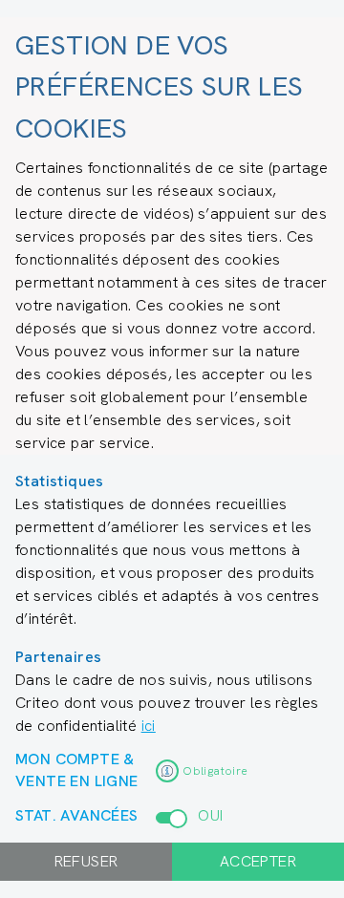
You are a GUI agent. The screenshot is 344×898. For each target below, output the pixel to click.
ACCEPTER (258, 861)
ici (148, 726)
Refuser (86, 861)
